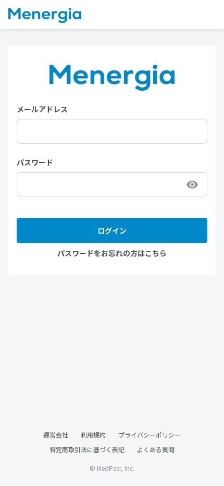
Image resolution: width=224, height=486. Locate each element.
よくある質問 (156, 449)
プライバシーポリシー (149, 434)
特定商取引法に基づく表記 (87, 449)
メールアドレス (42, 109)
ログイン (112, 230)
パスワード (35, 162)
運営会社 (55, 434)
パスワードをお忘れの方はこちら (112, 253)
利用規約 (93, 434)
